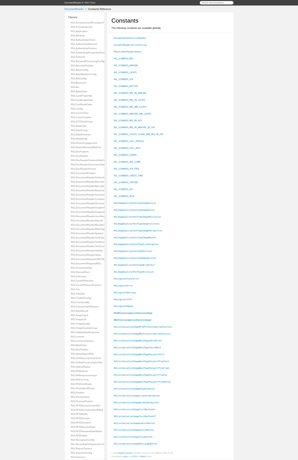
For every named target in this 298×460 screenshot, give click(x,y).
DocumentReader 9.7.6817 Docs (79, 3)
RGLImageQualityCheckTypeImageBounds (136, 237)
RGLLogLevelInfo (124, 299)
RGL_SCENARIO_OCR (125, 79)
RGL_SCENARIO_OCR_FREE (128, 169)
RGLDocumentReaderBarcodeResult (91, 186)
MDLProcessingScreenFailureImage (134, 320)
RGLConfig (77, 108)
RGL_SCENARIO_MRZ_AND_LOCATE (131, 107)
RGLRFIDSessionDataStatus (86, 431)
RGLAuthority (78, 57)
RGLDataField (78, 125)
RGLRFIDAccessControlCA (85, 405)
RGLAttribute (78, 35)
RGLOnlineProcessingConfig (86, 362)
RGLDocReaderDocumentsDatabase (91, 164)
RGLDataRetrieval (81, 134)
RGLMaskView (79, 345)
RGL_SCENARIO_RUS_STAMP (128, 162)
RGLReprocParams (81, 448)
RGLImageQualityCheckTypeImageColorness (138, 224)
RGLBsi (75, 87)
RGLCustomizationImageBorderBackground (137, 402)
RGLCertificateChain (82, 100)
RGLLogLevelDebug (125, 306)
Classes (72, 17)
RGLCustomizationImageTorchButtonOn (136, 409)
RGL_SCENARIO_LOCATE (127, 72)
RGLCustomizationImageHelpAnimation (136, 389)
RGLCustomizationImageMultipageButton (137, 444)
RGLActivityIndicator (82, 27)
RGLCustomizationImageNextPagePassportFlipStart (143, 361)
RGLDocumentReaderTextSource (89, 246)
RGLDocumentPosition (83, 173)
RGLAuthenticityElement (84, 44)
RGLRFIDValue (79, 435)
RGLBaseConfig (79, 69)
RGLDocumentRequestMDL (86, 263)
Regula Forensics (125, 453)
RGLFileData (78, 293)
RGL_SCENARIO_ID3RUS (127, 155)
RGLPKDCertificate (81, 384)
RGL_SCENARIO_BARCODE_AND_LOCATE (134, 114)
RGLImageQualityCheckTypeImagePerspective (139, 230)
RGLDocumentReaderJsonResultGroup (92, 216)
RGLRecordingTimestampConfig (88, 444)
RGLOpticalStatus (80, 366)
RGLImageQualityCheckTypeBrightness (136, 265)
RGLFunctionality (80, 302)
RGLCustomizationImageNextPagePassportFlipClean (143, 368)
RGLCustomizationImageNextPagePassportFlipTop (142, 375)
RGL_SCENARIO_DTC (125, 189)
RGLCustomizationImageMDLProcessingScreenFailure (144, 334)
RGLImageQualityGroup (84, 328)
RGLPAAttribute (79, 371)
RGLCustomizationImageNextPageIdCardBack (139, 347)
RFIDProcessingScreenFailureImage (134, 313)
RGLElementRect (80, 272)
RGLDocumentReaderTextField (88, 237)
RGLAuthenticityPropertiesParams (89, 52)
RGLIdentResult (79, 310)
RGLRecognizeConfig (82, 439)
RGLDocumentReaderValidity (87, 250)
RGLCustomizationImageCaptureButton (136, 423)
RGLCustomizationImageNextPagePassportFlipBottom (144, 382)
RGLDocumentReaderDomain (129, 52)
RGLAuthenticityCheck (83, 39)
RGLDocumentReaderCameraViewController (95, 194)
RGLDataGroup (79, 130)
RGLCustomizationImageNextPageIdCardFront (139, 340)
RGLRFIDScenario (81, 422)
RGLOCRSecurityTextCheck (86, 358)
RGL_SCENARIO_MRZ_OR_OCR (129, 120)
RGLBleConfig (78, 78)
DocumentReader (74, 9)
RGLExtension (78, 276)
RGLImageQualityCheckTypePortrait (134, 251)
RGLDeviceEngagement (84, 143)
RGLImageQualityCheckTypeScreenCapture (137, 244)
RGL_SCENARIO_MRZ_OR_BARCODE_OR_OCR (136, 127)
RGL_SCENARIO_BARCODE (127, 65)
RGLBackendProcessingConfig (87, 61)
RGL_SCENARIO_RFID (125, 196)
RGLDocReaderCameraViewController (92, 160)
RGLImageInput (79, 315)
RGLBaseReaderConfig (83, 74)
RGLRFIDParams (80, 418)
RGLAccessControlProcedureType (89, 22)
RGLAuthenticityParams (84, 48)
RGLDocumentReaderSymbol (87, 233)
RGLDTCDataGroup (82, 121)
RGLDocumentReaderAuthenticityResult (93, 177)
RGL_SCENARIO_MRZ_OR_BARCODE (131, 93)
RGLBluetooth (78, 82)
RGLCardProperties (81, 95)
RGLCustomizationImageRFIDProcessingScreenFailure (144, 327)
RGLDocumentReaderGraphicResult (91, 212)
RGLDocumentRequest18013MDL (89, 259)
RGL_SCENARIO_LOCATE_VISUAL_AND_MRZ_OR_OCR (140, 134)
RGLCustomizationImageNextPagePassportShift (141, 354)
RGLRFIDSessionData (83, 427)
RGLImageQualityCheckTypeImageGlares (136, 203)
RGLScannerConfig (81, 452)
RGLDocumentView (81, 267)
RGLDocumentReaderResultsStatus (90, 224)
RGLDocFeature (80, 151)
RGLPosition (77, 392)
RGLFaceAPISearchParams (86, 285)
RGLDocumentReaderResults (87, 220)
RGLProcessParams (82, 401)
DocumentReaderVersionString (131, 45)
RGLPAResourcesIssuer (84, 375)
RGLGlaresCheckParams (84, 306)
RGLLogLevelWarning (126, 292)
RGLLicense (77, 336)
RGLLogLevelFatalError (128, 279)
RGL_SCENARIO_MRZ (125, 58)
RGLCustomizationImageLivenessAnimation (138, 395)
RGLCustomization (81, 117)
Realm (143, 456)
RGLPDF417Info (80, 379)
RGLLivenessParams (82, 340)
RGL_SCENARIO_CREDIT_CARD (130, 175)
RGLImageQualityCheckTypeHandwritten (136, 258)
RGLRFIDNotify (79, 414)
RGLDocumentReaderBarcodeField (90, 181)
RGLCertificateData (81, 104)
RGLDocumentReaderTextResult (88, 242)
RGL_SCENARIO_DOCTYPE (127, 86)
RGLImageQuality (80, 323)
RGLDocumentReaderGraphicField (90, 207)
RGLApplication (79, 31)
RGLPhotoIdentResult (83, 388)
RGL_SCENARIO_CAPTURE (127, 182)
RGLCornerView (79, 113)
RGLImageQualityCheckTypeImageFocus (136, 210)
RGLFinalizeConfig (81, 298)
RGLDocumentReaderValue (86, 254)
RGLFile (75, 289)
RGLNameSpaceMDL (82, 353)
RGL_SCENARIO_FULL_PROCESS (130, 141)
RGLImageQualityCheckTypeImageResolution (139, 217)
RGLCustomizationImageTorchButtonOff (136, 416)
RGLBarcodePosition (82, 65)
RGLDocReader (79, 155)
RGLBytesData (79, 91)
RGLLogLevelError (125, 285)
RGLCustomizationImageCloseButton (134, 437)
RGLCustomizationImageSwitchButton (135, 430)
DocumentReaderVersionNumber (131, 38)
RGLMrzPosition (79, 349)
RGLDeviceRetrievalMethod (86, 147)
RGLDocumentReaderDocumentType (91, 203)
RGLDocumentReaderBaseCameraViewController (98, 190)
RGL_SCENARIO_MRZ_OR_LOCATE (131, 100)
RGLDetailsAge (79, 138)
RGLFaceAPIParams (82, 280)
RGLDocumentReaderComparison (89, 199)
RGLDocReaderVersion (83, 168)
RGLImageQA (78, 319)
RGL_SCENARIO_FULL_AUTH (128, 148)
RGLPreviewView (80, 397)
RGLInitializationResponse (85, 332)
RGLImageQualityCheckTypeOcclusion (135, 272)
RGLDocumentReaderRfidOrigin (88, 229)
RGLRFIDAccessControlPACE (87, 409)
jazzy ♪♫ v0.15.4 (130, 456)
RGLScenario (78, 457)
